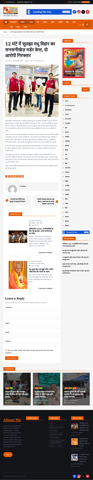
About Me (12, 419)
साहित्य (59, 446)
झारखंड (67, 145)
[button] (85, 369)
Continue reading (45, 252)
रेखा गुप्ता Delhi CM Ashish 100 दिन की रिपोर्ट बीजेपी (57, 441)
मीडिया (52, 22)
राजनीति (60, 22)
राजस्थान (67, 190)
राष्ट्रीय (22, 22)
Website (8, 341)
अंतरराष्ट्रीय (13, 22)
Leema (9, 61)
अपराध (31, 22)
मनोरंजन (45, 22)
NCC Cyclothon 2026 (57, 427)
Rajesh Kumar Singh (56, 434)
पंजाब (66, 159)
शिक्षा (11, 27)
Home (5, 32)
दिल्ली (18, 61)
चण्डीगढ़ (67, 136)
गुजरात (66, 132)
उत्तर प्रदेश (68, 119)
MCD (66, 101)
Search (66, 83)
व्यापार (73, 22)
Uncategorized (70, 105)
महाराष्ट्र (67, 177)
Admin (8, 454)
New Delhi (54, 430)
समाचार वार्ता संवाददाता (36, 221)
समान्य (18, 27)
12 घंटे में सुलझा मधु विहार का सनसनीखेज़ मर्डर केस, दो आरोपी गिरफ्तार (26, 32)
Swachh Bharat (55, 437)
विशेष (67, 22)
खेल (38, 22)
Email (7, 332)
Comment (9, 307)
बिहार (66, 163)
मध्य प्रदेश (67, 168)
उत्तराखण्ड (67, 123)
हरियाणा (67, 221)
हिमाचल (67, 225)
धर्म (36, 263)
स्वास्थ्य (25, 27)
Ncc (52, 423)
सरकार (52, 446)
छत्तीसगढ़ (67, 141)
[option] (17, 389)
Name (7, 323)
